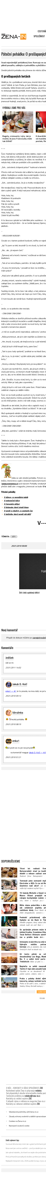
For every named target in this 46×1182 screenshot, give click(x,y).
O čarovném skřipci (12, 504)
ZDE (41, 1087)
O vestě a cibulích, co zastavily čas (18, 510)
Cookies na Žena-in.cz (17, 1121)
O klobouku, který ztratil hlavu (16, 507)
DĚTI (13, 536)
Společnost (39, 36)
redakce (38, 1090)
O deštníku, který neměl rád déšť (17, 514)
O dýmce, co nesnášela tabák (16, 497)
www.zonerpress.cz (10, 483)
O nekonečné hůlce (12, 500)
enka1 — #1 (10, 691)
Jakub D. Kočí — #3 (37, 752)
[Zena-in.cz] (15, 36)
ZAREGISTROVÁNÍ (39, 637)
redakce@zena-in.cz (32, 1095)
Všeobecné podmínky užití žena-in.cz (23, 1111)
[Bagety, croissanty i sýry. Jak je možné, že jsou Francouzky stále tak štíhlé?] (17, 122)
